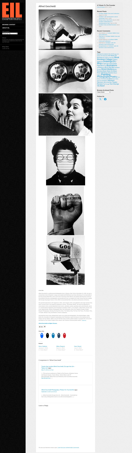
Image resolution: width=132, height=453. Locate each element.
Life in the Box (109, 67)
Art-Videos (106, 57)
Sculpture (110, 78)
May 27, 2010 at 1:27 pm (47, 370)
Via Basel (101, 86)
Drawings (108, 61)
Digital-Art (100, 61)
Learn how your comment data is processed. (68, 447)
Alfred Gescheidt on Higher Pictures (48, 323)
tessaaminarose (103, 46)
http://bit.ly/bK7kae (45, 378)
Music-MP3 (100, 73)
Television (110, 80)
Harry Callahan (43, 346)
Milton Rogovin (60, 346)
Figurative (100, 65)
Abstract (99, 54)
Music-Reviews (108, 73)
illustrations (111, 65)
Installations (100, 67)
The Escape (106, 84)
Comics (114, 59)
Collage (108, 59)
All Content (5, 31)
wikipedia (84, 320)
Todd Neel (101, 36)
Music (105, 71)
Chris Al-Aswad (101, 7)
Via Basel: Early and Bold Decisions (107, 24)
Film (105, 65)
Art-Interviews (104, 55)
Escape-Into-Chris (107, 63)
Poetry (113, 76)
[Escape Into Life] (13, 19)
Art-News (111, 56)
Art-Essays (114, 54)
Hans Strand (77, 346)
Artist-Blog (111, 57)
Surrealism (104, 80)
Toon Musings (114, 84)
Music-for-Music (112, 71)
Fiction (115, 63)
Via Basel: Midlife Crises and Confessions (109, 13)
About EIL (6, 28)
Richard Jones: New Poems (105, 20)
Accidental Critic (106, 54)
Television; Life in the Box (104, 82)
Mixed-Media (106, 69)
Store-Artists (115, 78)
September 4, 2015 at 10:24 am (49, 391)
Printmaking (104, 78)
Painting (105, 74)
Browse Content (8, 24)
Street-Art (99, 80)
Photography (103, 76)
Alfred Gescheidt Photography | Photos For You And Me (57, 390)
